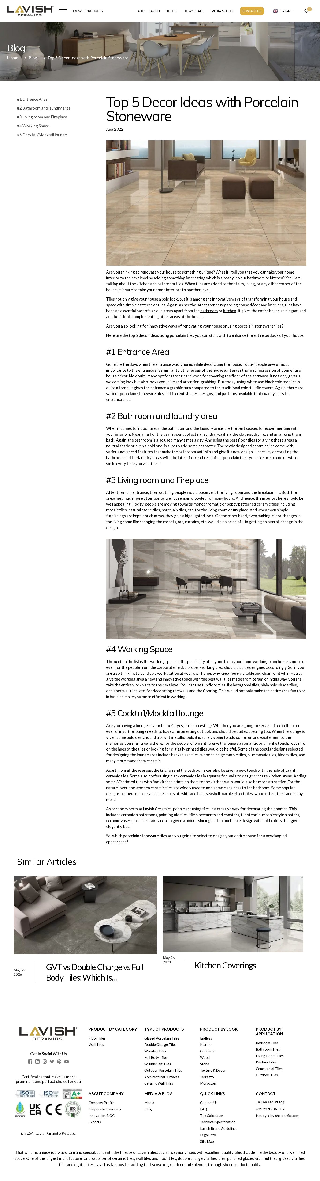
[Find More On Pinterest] (59, 1061)
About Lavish (149, 11)
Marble (205, 1044)
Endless (206, 1038)
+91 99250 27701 (270, 1103)
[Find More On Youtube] (66, 1061)
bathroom (209, 310)
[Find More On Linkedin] (37, 1061)
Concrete (207, 1051)
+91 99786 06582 (270, 1109)
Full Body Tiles (155, 1057)
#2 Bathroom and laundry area (44, 108)
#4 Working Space (33, 125)
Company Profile (102, 1103)
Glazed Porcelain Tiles (161, 1038)
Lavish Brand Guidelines (218, 1128)
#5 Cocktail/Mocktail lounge (42, 134)
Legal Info (208, 1135)
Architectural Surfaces (161, 1077)
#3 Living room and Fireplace (42, 116)
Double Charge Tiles (160, 1044)
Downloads (194, 11)
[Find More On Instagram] (45, 1061)
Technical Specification (217, 1122)
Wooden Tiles (155, 1051)
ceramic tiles (264, 445)
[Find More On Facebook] (30, 1061)
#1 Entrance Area (32, 99)
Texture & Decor (213, 1070)
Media (149, 1103)
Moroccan (208, 1083)
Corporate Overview (105, 1109)
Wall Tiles (96, 1044)
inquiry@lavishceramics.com (277, 1115)
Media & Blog (222, 11)
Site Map (207, 1141)
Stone (204, 1064)
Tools (172, 11)
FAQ (203, 1109)
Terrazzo (207, 1077)
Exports (95, 1122)
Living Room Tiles (270, 1056)
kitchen (229, 310)
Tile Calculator (211, 1115)
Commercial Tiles (269, 1069)
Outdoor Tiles (267, 1075)
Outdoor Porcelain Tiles (163, 1070)
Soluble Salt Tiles (157, 1064)
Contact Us (251, 11)
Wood (205, 1057)
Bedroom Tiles (267, 1043)
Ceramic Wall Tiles (158, 1083)
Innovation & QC (102, 1115)
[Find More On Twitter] (52, 1061)
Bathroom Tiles (268, 1049)
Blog (148, 1109)
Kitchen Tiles (266, 1062)
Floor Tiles (97, 1038)
